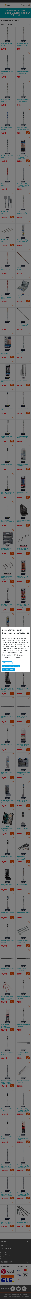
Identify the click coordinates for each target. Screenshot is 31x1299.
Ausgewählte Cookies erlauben (11, 666)
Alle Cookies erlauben (8, 669)
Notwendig (7, 655)
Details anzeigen (7, 662)
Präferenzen (19, 655)
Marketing (18, 658)
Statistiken (7, 658)
